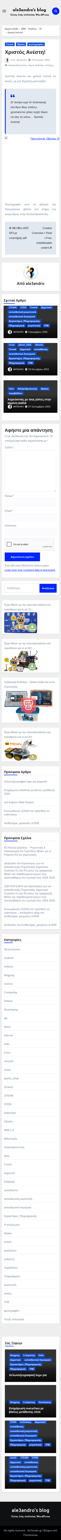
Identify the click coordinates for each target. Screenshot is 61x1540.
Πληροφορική (16, 325)
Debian (8, 1001)
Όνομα (9, 496)
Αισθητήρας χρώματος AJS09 (21, 823)
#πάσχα (49, 65)
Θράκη (21, 44)
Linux (11, 344)
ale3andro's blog (29, 10)
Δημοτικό (46, 307)
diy (6, 1018)
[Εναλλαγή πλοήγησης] (4, 11)
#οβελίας (39, 65)
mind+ (7, 1069)
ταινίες (8, 1293)
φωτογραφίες (36, 44)
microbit (9, 1061)
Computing (10, 992)
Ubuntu (39, 344)
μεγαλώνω (10, 1250)
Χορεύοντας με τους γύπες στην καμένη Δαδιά (29, 401)
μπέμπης (9, 1259)
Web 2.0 (9, 1130)
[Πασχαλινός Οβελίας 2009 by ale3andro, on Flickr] (30, 166)
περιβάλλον (15, 393)
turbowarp (10, 1113)
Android (8, 958)
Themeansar (30, 1535)
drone (7, 1026)
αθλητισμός (11, 1138)
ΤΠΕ (46, 325)
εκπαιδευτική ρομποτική (22, 311)
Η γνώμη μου (12, 1224)
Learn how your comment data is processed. (30, 570)
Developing (11, 1009)
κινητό (7, 1242)
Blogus (48, 1530)
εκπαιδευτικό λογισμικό (22, 316)
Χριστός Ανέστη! (25, 52)
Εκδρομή (9, 1181)
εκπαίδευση (40, 349)
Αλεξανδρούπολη (27, 388)
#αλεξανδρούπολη (17, 65)
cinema (8, 983)
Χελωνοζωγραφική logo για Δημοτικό (25, 781)
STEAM (12, 307)
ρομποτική (34, 325)
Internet (8, 1035)
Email (9, 510)
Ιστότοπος (10, 525)
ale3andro (21, 60)
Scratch (8, 1087)
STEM (23, 307)
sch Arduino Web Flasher (19, 802)
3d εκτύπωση (12, 949)
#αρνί (31, 65)
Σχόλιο (9, 447)
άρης (7, 1156)
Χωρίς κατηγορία (14, 1319)
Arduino (8, 966)
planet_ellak (24, 344)
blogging (9, 975)
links (11, 388)
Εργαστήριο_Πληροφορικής (24, 321)
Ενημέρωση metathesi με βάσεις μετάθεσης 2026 (26, 1410)
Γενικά (9, 44)
